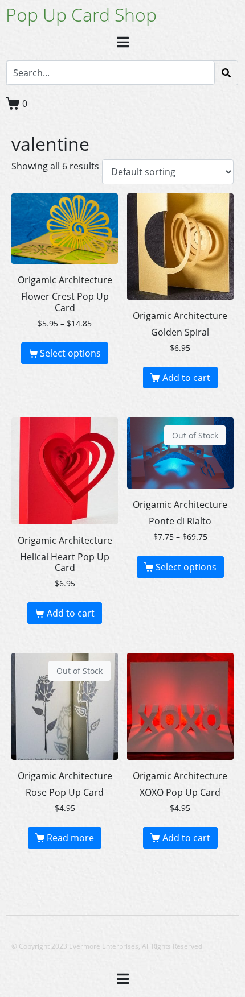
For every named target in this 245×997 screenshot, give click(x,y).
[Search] (226, 73)
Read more (70, 837)
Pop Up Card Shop (81, 14)
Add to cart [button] (186, 377)
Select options (70, 353)
